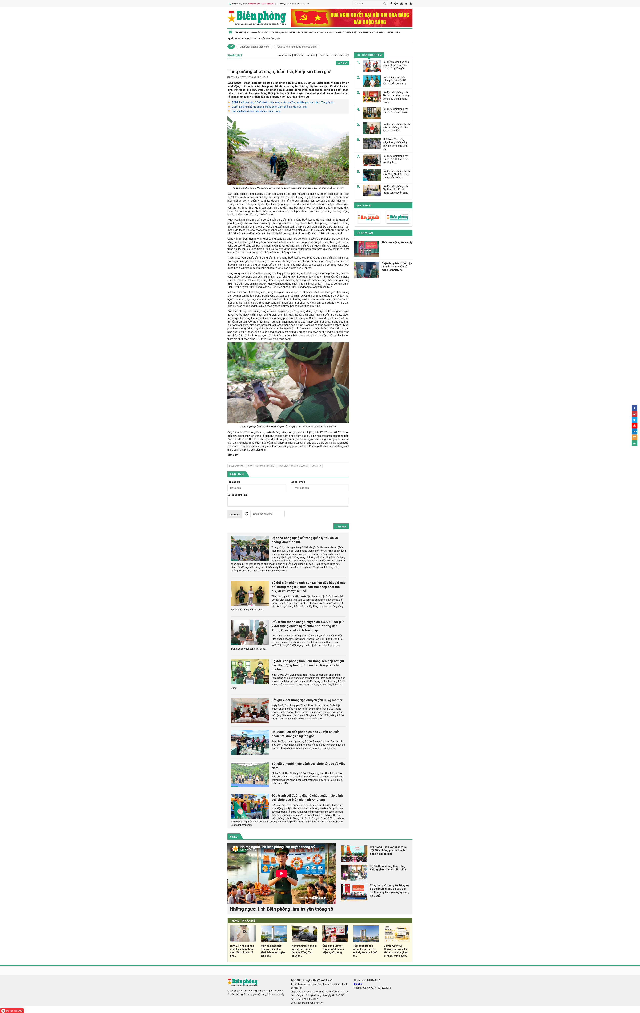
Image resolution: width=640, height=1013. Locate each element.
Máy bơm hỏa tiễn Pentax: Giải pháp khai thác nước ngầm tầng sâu (273, 950)
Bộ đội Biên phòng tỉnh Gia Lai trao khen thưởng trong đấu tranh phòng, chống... (396, 97)
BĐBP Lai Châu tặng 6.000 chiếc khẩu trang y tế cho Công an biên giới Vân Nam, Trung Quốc (283, 102)
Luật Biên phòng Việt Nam (254, 46)
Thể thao (379, 32)
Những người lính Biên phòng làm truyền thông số (281, 909)
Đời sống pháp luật (304, 55)
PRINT (344, 63)
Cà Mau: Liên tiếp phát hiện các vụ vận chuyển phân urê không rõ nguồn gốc (306, 734)
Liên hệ (358, 984)
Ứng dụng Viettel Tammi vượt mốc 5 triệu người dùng (333, 949)
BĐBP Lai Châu (236, 466)
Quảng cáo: (367, 980)
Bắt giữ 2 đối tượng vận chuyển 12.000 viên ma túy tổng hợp (395, 159)
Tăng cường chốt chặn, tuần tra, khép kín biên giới (280, 71)
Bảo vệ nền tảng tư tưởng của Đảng (297, 46)
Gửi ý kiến (341, 526)
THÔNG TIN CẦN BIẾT (243, 920)
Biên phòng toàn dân (311, 32)
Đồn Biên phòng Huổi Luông (294, 466)
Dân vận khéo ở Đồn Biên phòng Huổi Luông (256, 111)
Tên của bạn (234, 482)
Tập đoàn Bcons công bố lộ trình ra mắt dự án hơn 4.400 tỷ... (365, 950)
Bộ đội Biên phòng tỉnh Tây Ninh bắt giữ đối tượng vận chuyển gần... (395, 189)
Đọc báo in (364, 205)
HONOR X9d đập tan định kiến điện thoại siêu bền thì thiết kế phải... (242, 950)
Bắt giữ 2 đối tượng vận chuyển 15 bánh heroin (395, 110)
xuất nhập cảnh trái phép (261, 466)
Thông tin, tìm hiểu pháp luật (333, 55)
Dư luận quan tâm (369, 55)
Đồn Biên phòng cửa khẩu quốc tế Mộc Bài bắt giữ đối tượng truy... (395, 80)
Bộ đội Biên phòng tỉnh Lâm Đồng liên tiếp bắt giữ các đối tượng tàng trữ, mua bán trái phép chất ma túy (308, 665)
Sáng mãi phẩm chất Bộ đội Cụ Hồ (260, 38)
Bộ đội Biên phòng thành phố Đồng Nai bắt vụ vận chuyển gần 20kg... (396, 174)
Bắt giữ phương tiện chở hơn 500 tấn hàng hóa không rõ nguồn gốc (396, 65)
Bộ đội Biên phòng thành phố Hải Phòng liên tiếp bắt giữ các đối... (396, 127)
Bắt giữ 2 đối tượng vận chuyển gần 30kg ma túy (307, 700)
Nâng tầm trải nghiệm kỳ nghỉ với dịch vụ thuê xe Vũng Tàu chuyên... (304, 950)
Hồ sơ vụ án (284, 55)
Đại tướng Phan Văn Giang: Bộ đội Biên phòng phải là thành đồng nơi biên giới (388, 850)
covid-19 (316, 466)
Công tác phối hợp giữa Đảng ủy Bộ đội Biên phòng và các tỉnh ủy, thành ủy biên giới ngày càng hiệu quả (389, 890)
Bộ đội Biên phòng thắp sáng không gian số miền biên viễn (388, 868)
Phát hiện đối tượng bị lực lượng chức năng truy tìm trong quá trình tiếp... (395, 144)
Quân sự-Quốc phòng (284, 32)
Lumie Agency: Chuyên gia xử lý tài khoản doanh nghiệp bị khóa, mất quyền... (396, 950)
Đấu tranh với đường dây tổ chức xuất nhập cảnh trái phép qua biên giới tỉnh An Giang (307, 798)
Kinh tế (340, 32)
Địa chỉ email (298, 482)
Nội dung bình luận (238, 495)
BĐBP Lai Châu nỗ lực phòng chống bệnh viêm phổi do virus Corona (269, 106)
